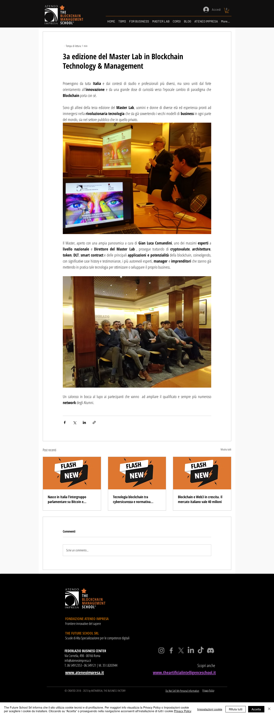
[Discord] (210, 650)
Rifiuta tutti (235, 709)
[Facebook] (171, 650)
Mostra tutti (226, 449)
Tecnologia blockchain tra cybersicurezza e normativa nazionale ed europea (131, 499)
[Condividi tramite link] (94, 422)
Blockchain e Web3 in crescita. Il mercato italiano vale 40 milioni (200, 499)
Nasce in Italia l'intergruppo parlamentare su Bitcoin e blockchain (67, 499)
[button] (227, 10)
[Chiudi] (269, 709)
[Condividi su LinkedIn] (84, 422)
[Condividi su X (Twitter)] (74, 422)
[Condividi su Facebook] (65, 422)
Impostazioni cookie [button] (209, 709)
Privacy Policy (182, 711)
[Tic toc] (201, 650)
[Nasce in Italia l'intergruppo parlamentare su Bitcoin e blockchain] (72, 473)
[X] (181, 650)
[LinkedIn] (191, 650)
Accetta (256, 709)
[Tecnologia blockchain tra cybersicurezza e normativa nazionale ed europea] (137, 473)
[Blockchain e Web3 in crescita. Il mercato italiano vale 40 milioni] (202, 473)
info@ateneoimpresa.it (78, 660)
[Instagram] (161, 650)
